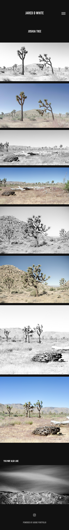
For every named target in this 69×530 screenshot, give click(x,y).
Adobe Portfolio (39, 522)
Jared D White (34, 13)
